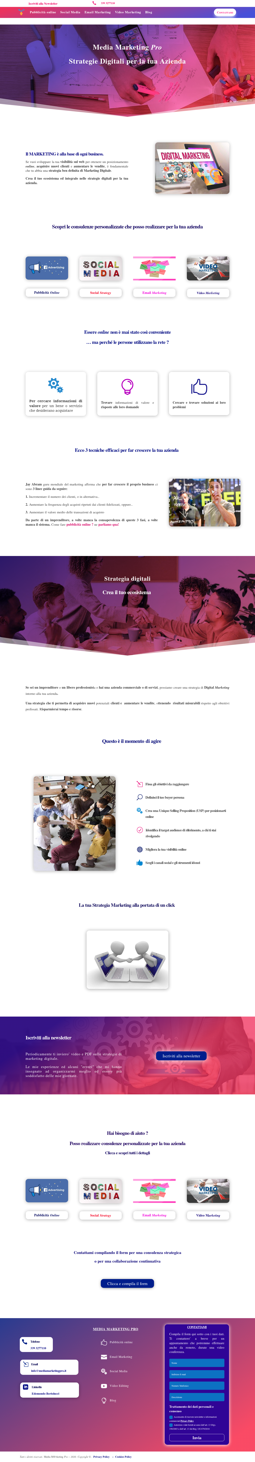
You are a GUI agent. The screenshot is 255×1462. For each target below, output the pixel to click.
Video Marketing (128, 12)
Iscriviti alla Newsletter (43, 3)
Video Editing (119, 1386)
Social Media (70, 12)
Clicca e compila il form (127, 1283)
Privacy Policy (187, 1421)
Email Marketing (98, 12)
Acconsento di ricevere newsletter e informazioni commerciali (193, 1418)
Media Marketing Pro (115, 1329)
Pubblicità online (43, 12)
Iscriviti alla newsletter (181, 1055)
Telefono (35, 1341)
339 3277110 (38, 1348)
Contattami (225, 12)
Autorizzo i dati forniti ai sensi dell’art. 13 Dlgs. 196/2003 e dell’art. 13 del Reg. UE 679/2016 (192, 1426)
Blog (148, 12)
